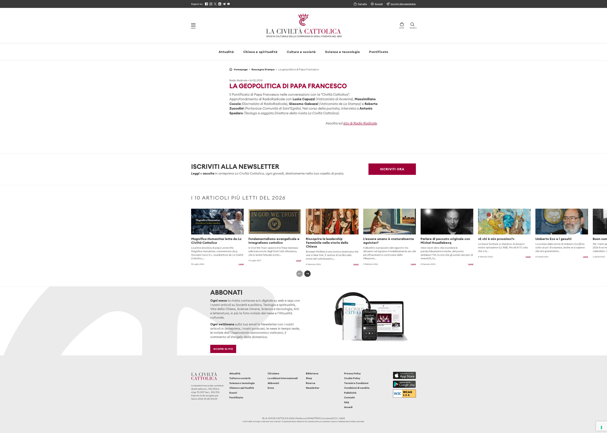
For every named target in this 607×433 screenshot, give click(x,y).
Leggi (241, 264)
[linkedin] (219, 4)
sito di (360, 123)
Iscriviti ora (392, 169)
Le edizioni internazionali (283, 378)
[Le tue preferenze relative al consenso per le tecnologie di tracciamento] (601, 427)
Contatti (349, 397)
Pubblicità (350, 392)
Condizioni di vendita (356, 387)
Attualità (226, 52)
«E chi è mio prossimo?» (496, 239)
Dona (271, 387)
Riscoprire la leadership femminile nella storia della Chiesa (327, 242)
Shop (309, 378)
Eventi (233, 392)
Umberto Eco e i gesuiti (553, 239)
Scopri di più (223, 348)
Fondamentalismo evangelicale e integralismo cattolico (273, 241)
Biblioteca (312, 373)
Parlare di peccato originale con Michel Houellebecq (445, 241)
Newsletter (312, 387)
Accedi (348, 407)
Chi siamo (273, 373)
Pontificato (378, 52)
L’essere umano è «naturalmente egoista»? (388, 241)
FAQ (346, 402)
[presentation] (299, 273)
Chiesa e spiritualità (260, 52)
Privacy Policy (352, 373)
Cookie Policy (352, 378)
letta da (216, 241)
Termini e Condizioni (356, 383)
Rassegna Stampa (262, 69)
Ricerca (310, 383)
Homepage (241, 69)
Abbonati (273, 383)
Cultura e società (301, 52)
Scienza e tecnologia (342, 52)
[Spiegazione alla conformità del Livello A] (404, 394)
